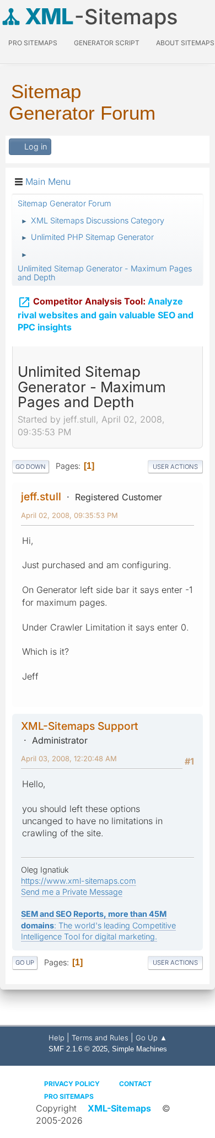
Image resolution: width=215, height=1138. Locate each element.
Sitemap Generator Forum (82, 102)
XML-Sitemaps (119, 1108)
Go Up (24, 962)
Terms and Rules (100, 1037)
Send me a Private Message (71, 891)
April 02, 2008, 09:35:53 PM (69, 515)
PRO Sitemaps (32, 43)
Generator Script (106, 43)
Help (56, 1037)
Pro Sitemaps (69, 1096)
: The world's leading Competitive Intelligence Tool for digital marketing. (98, 925)
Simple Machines (139, 1049)
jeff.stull (41, 496)
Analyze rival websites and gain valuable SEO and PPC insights (106, 314)
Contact (135, 1084)
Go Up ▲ (151, 1037)
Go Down (30, 467)
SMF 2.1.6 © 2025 (78, 1049)
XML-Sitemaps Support (79, 726)
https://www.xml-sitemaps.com (78, 880)
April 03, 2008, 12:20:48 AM (69, 758)
